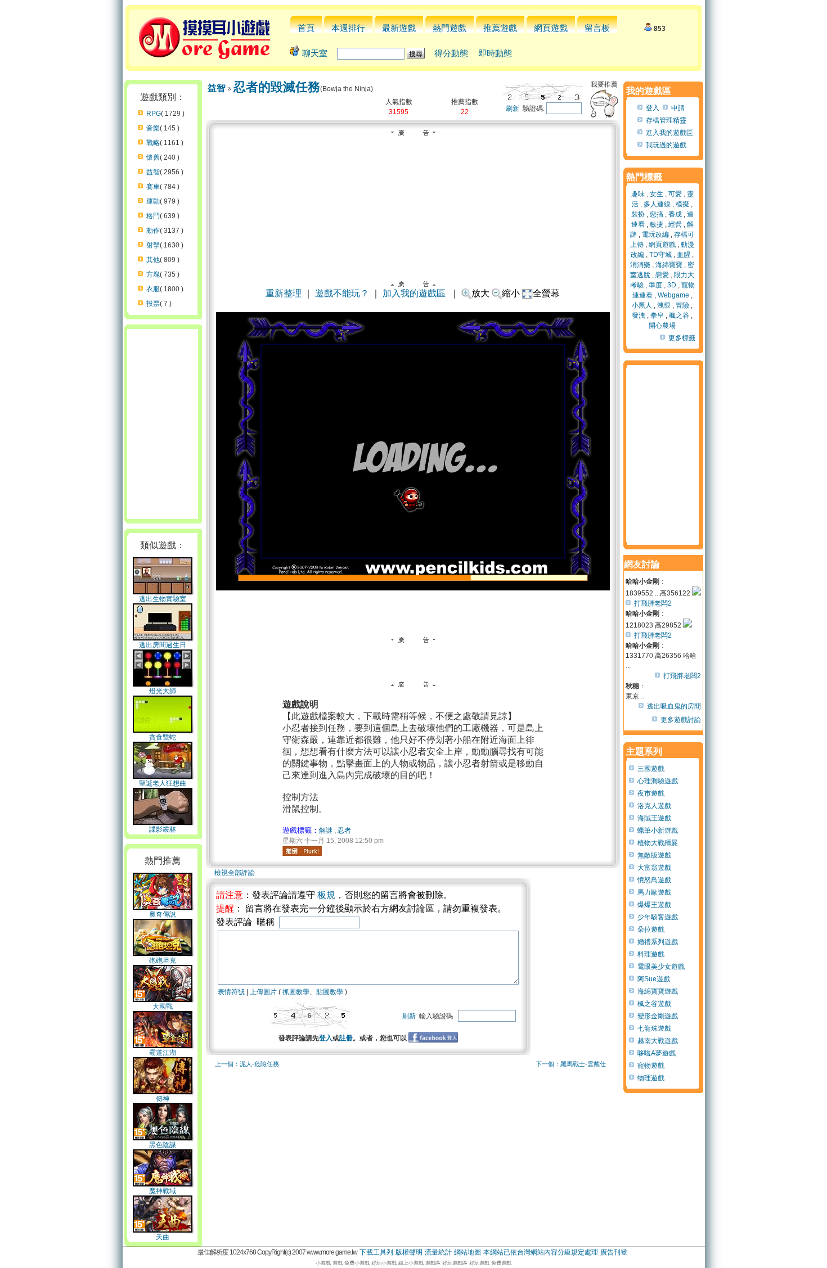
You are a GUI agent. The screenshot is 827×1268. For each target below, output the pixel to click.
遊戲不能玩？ (342, 293)
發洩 (638, 315)
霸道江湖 (162, 1053)
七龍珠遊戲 (654, 1028)
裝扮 (638, 214)
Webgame (673, 295)
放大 (480, 293)
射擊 (153, 245)
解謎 (325, 830)
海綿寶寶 (668, 265)
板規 (326, 895)
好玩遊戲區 (455, 1263)
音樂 (153, 128)
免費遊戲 (501, 1263)
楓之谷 (679, 315)
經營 (675, 224)
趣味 (638, 194)
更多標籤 (681, 338)
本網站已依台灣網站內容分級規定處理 (540, 1252)
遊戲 (337, 1263)
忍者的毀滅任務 (276, 87)
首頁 (306, 28)
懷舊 (153, 157)
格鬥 (153, 216)
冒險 (682, 305)
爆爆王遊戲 (654, 905)
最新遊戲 (399, 28)
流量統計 (438, 1252)
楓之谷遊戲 (654, 1004)
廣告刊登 (613, 1252)
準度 (655, 285)
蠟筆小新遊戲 (657, 830)
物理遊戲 (650, 1078)
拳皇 (657, 315)
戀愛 (662, 275)
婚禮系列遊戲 (657, 942)
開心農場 (662, 326)
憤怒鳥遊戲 (654, 880)
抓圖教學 (295, 992)
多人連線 (657, 204)
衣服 (153, 289)
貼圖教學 (329, 992)
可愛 (675, 194)
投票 (153, 304)
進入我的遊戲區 (669, 133)
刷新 (512, 108)
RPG (153, 114)
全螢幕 (546, 293)
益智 (153, 172)
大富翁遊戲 (654, 868)
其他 (153, 260)
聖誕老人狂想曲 (162, 783)
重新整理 (284, 293)
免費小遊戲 (357, 1263)
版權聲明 (409, 1252)
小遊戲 (323, 1263)
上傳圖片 (263, 992)
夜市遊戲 (650, 793)
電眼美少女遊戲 (661, 967)
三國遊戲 (650, 769)
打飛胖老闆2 (653, 603)
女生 (656, 194)
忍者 (344, 830)
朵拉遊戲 (650, 929)
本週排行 (348, 28)
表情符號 (231, 992)
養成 (675, 214)
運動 (153, 201)
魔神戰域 (162, 1191)
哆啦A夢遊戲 (656, 1053)
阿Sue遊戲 (653, 979)
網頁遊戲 (551, 28)
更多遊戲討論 (680, 720)
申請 (678, 108)
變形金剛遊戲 (657, 1016)
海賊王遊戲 (654, 818)
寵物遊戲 (650, 1066)
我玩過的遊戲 (666, 145)
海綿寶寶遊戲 (657, 991)
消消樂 (640, 265)
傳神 (162, 1099)
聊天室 (314, 53)
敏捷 (656, 224)
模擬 (682, 204)
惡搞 (656, 214)
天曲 (162, 1237)
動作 (153, 230)
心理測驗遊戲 (657, 781)
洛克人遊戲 (654, 806)
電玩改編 (655, 234)
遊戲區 (433, 1263)
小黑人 (642, 305)
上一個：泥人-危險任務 (247, 1064)
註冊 (346, 1038)
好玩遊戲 (479, 1263)
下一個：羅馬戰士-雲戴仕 (571, 1064)
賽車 (153, 187)
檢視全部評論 (234, 873)
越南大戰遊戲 (657, 1041)
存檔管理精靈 (666, 120)
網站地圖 (467, 1252)
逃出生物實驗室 (162, 599)
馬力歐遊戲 (654, 892)
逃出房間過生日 (162, 645)
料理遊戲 (650, 954)
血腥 (683, 255)
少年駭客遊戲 (657, 917)
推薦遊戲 (500, 28)
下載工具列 (376, 1252)
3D (671, 285)
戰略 (153, 143)
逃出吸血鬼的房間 (674, 706)
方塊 (153, 274)
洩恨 (664, 305)
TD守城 (660, 255)
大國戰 (162, 1006)
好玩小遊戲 (384, 1263)
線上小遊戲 (411, 1263)
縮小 (511, 293)
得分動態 (451, 53)
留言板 (597, 28)
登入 (325, 1038)
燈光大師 (162, 691)
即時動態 (495, 53)
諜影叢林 (162, 829)
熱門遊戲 (449, 28)
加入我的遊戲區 (414, 293)
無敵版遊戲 (654, 855)
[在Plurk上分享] (302, 851)
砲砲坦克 (162, 960)
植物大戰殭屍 (657, 843)
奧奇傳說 (162, 914)
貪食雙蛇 (162, 737)
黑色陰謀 (162, 1145)
